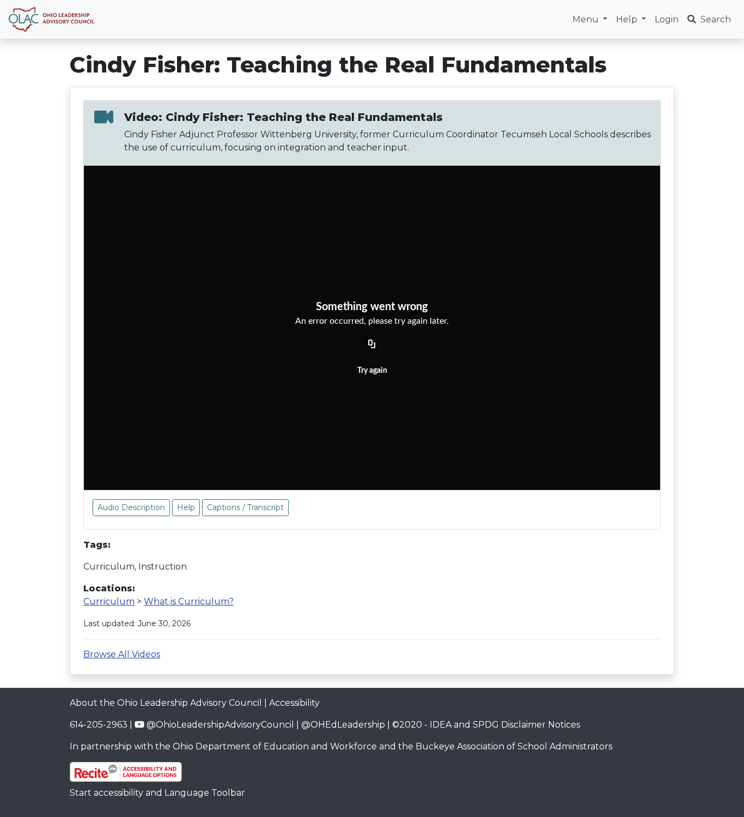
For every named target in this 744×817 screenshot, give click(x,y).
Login (667, 19)
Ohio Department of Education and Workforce (275, 746)
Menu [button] (586, 19)
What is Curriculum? (189, 601)
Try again (372, 370)
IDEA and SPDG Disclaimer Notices (505, 724)
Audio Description (131, 507)
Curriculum (109, 601)
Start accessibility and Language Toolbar (157, 793)
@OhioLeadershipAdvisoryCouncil (219, 724)
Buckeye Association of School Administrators (514, 746)
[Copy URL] (372, 344)
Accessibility (294, 703)
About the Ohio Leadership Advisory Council (166, 703)
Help (186, 507)
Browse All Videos (121, 654)
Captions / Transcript (245, 507)
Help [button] (627, 19)
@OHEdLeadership (343, 724)
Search (715, 19)
